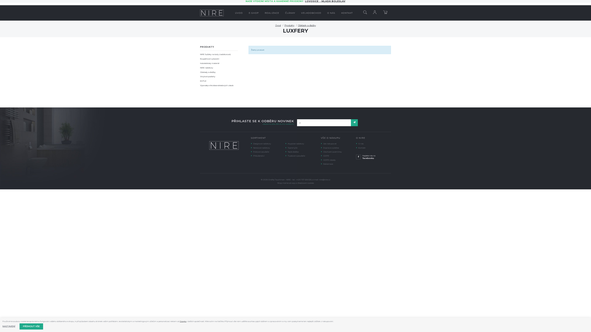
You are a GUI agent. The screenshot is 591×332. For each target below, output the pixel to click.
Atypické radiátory (296, 143)
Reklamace (328, 164)
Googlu (183, 321)
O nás (361, 143)
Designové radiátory (262, 143)
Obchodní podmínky (332, 152)
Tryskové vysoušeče (296, 156)
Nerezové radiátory (261, 148)
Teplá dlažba (293, 152)
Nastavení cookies (306, 183)
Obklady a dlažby (307, 25)
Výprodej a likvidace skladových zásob (216, 85)
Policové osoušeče (261, 152)
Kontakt (362, 148)
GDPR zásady (329, 160)
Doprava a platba (331, 148)
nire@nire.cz (324, 179)
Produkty (289, 25)
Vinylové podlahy (207, 76)
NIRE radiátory (206, 68)
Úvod (278, 25)
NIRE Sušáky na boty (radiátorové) (215, 54)
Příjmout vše (31, 326)
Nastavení (8, 326)
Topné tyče (292, 148)
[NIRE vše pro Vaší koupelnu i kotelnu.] (212, 13)
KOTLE (203, 81)
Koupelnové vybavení (209, 59)
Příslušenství (258, 156)
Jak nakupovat (330, 143)
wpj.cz (294, 183)
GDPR (326, 156)
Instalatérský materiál (209, 63)
